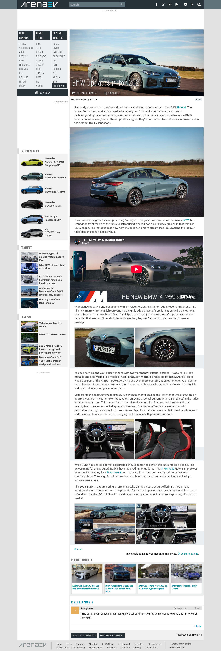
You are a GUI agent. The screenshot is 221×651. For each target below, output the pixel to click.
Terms (39, 37)
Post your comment (87, 93)
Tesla (22, 43)
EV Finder (112, 647)
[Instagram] (170, 4)
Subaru (57, 69)
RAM (55, 64)
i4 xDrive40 (168, 468)
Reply (198, 626)
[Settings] (185, 4)
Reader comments (82, 602)
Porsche (24, 56)
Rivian (56, 48)
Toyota (40, 73)
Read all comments (84, 635)
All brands (59, 85)
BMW (186, 220)
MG (37, 81)
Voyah (39, 85)
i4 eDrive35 (114, 472)
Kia (20, 73)
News (39, 33)
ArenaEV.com (78, 647)
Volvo (39, 52)
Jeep (38, 48)
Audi (21, 52)
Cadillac (58, 52)
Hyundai (23, 69)
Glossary (125, 647)
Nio (54, 73)
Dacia (22, 85)
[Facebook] (156, 4)
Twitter (140, 644)
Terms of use (151, 647)
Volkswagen (26, 48)
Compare (24, 37)
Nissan (23, 81)
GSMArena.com (177, 647)
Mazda (39, 77)
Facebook (125, 644)
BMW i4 (181, 107)
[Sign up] (199, 4)
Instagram (155, 644)
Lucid (56, 43)
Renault (23, 77)
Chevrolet (59, 56)
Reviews (57, 33)
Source (78, 549)
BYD (55, 81)
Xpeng (56, 77)
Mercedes (24, 64)
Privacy (137, 647)
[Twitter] (163, 4)
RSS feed (109, 644)
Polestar (41, 56)
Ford (38, 43)
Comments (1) (114, 93)
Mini (38, 69)
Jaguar (40, 64)
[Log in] (192, 4)
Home (22, 33)
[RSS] (177, 4)
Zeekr (39, 60)
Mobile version (96, 647)
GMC (55, 60)
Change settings (189, 553)
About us (58, 37)
